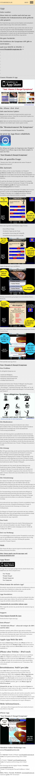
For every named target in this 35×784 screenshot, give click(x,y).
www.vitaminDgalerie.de (28, 773)
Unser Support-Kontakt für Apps (10, 616)
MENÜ (26, 2)
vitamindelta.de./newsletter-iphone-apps (13, 604)
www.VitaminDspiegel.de (19, 760)
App (2, 8)
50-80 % (2, 176)
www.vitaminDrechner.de (6, 767)
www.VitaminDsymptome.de (11, 49)
